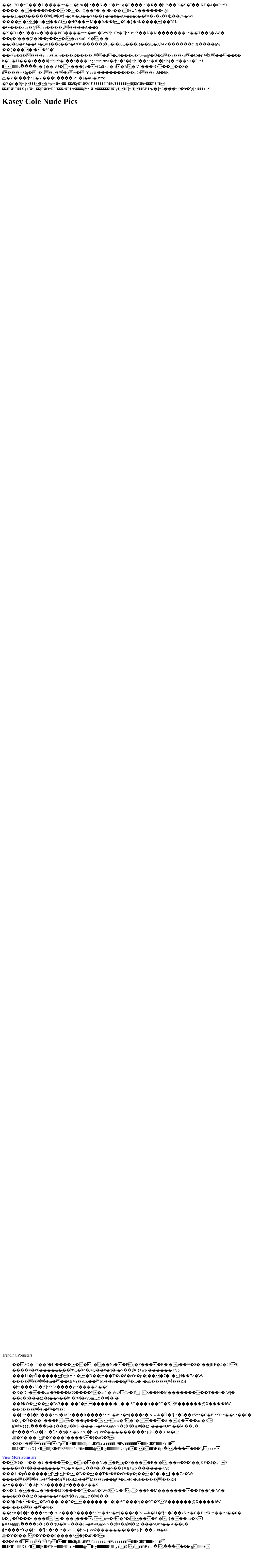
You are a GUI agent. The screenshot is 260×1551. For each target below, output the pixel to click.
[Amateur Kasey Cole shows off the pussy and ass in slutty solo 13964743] (50, 223)
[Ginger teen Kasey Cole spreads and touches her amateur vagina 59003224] (50, 339)
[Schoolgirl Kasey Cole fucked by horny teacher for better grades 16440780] (50, 984)
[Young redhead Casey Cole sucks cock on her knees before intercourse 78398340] (50, 589)
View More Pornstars (19, 1457)
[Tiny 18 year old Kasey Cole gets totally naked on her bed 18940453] (50, 1099)
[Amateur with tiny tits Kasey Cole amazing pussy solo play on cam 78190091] (50, 454)
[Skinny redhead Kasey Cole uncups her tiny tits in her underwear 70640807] (50, 703)
